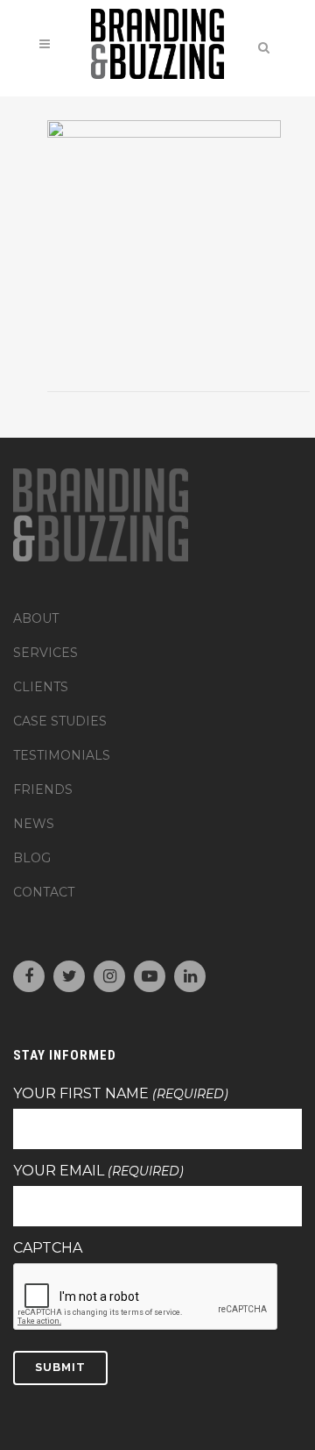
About (36, 618)
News (33, 824)
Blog (32, 858)
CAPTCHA (47, 1248)
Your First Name (120, 1094)
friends (43, 789)
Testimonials (61, 755)
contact (43, 892)
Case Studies (60, 721)
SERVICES (45, 653)
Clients (40, 687)
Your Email (98, 1171)
